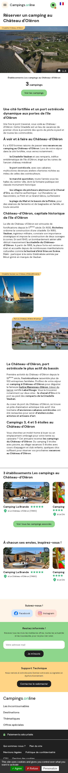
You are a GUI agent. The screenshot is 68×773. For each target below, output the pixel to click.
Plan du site (36, 746)
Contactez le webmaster (34, 683)
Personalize (50, 768)
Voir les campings (34, 92)
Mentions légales (12, 752)
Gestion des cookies (23, 758)
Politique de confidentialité (40, 752)
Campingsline (22, 5)
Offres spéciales (13, 725)
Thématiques (11, 718)
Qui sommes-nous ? (14, 746)
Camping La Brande (16, 506)
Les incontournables (16, 706)
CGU (5, 758)
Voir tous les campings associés (34, 524)
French (62, 3)
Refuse (33, 768)
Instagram (48, 613)
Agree (18, 768)
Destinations (11, 712)
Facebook (24, 613)
